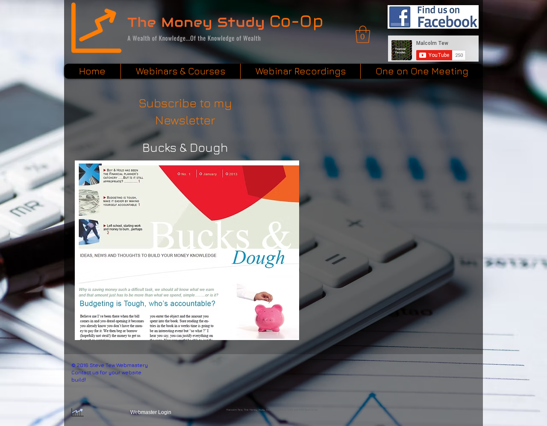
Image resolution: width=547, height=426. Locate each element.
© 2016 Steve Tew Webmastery (109, 365)
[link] (363, 34)
